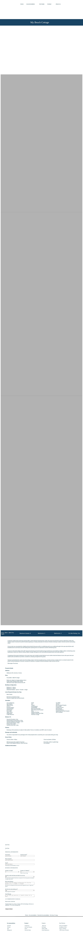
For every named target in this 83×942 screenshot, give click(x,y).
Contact (49, 4)
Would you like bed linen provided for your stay (15, 875)
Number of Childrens (25, 870)
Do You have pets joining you (11, 889)
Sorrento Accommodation (43, 915)
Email (6, 862)
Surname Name (23, 854)
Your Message (8, 894)
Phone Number (8, 858)
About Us (58, 4)
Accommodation (30, 4)
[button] (41, 26)
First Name (7, 854)
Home (21, 4)
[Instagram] (44, 939)
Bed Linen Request (9, 881)
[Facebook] (39, 939)
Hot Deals (41, 4)
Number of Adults (9, 870)
